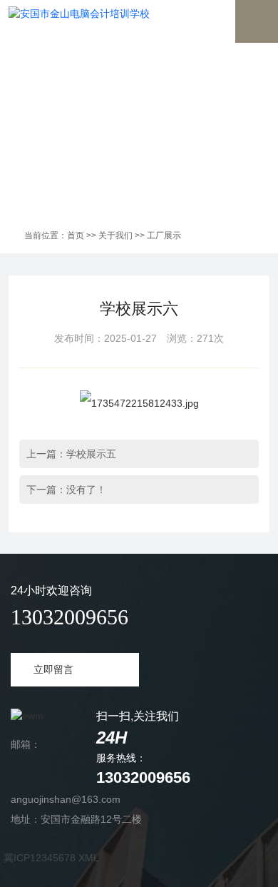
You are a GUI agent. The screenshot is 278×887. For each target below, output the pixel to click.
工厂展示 (164, 235)
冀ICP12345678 (40, 857)
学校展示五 (91, 454)
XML (88, 857)
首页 (75, 235)
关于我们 (115, 235)
